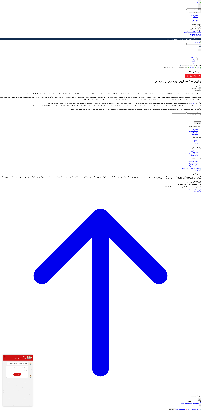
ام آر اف (196, 141)
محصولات (192, 12)
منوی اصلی (198, 12)
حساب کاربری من (193, 150)
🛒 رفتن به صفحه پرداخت (194, 409)
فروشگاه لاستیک (193, 131)
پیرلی (196, 143)
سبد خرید (195, 152)
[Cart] (199, 4)
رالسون (196, 140)
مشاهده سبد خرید (194, 403)
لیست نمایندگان (194, 164)
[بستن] (199, 399)
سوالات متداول (194, 155)
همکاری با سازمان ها (192, 166)
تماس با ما (195, 21)
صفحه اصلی (194, 129)
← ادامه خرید (172, 409)
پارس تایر (193, 103)
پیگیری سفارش (188, 189)
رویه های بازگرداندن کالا (191, 153)
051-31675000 (197, 36)
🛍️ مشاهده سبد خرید (181, 409)
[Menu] (199, 1)
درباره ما (195, 20)
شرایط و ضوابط (197, 189)
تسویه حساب (184, 403)
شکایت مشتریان (193, 161)
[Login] (199, 7)
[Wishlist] (200, 48)
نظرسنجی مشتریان (193, 163)
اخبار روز (191, 67)
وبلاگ (195, 18)
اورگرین (196, 144)
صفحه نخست (194, 15)
